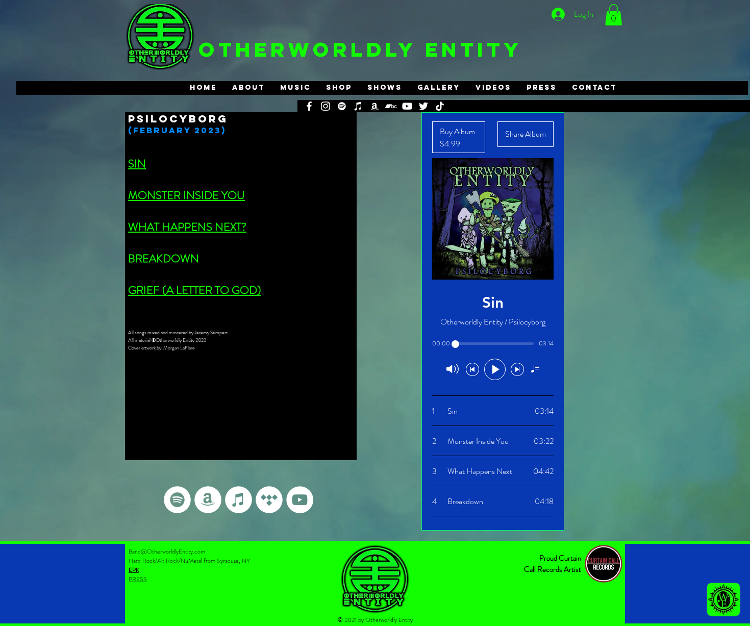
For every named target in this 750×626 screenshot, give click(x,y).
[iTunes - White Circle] (238, 499)
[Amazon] (374, 106)
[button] (613, 15)
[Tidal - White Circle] (269, 499)
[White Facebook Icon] (309, 106)
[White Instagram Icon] (325, 106)
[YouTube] (407, 106)
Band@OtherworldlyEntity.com (167, 551)
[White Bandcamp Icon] (391, 106)
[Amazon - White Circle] (207, 499)
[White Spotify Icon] (342, 106)
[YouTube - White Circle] (299, 499)
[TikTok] (440, 106)
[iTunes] (358, 106)
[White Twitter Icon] (423, 106)
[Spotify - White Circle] (177, 499)
